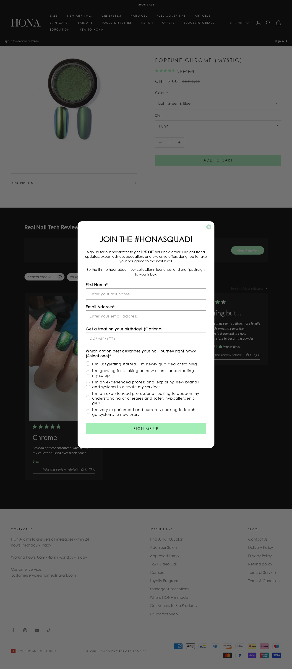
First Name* (97, 284)
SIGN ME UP (146, 428)
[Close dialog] (208, 227)
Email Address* (100, 306)
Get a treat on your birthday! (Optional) (125, 328)
